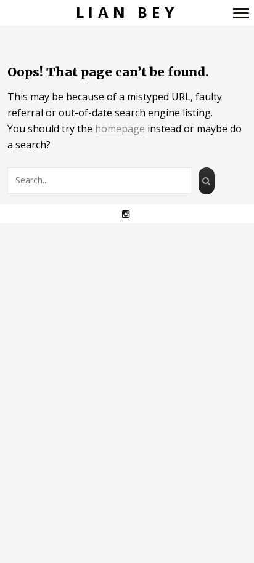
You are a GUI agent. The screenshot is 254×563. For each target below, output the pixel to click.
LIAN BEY (127, 12)
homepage (120, 128)
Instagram (132, 214)
